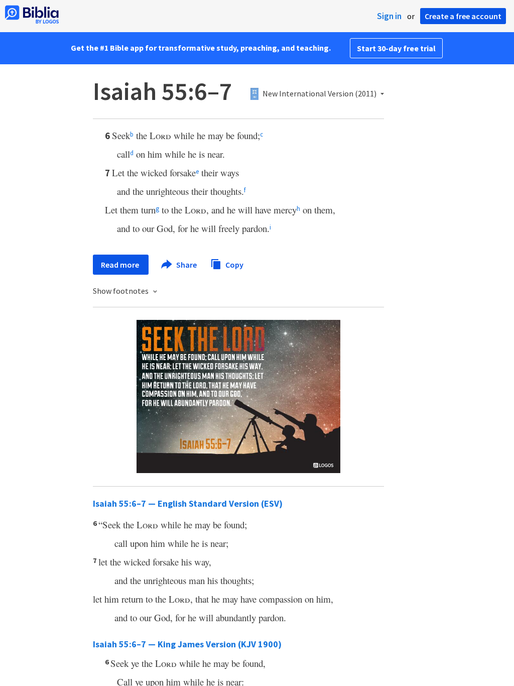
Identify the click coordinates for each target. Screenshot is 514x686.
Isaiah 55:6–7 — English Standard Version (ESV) (188, 503)
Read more (121, 265)
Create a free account (463, 16)
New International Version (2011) (319, 93)
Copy (233, 264)
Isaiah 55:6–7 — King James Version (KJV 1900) (187, 644)
